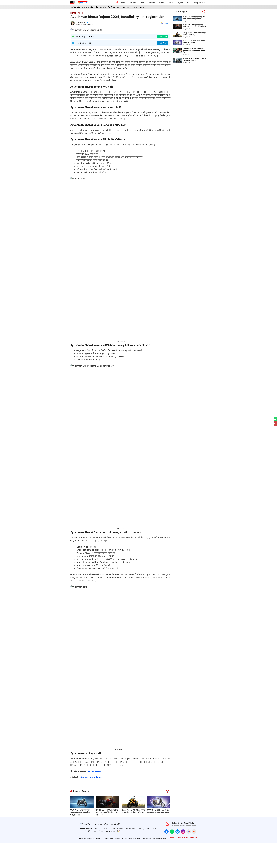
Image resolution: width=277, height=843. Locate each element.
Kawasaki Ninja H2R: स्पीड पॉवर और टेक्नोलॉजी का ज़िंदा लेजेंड (194, 59)
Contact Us (90, 838)
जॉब (91, 7)
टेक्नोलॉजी (152, 3)
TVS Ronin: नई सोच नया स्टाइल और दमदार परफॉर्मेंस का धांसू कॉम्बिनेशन (80, 812)
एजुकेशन (180, 3)
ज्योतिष (96, 7)
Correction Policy (130, 838)
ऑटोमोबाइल (132, 3)
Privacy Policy (108, 838)
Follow (166, 23)
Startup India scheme (91, 777)
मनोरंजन (170, 3)
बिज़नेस (143, 3)
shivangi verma (81, 22)
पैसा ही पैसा (111, 7)
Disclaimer (99, 838)
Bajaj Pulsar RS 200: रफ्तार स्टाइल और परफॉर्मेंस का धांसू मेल (133, 811)
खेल (188, 3)
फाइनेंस (161, 3)
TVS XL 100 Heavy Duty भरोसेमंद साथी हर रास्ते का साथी (158, 811)
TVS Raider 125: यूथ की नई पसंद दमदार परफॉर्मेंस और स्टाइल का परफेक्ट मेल (107, 812)
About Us (82, 838)
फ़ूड (124, 7)
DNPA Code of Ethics (144, 838)
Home (123, 3)
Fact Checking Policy (159, 838)
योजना (142, 7)
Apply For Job (199, 3)
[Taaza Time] (72, 2)
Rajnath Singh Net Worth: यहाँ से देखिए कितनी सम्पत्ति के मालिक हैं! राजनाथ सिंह (194, 50)
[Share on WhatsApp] (275, 419)
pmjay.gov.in (94, 771)
